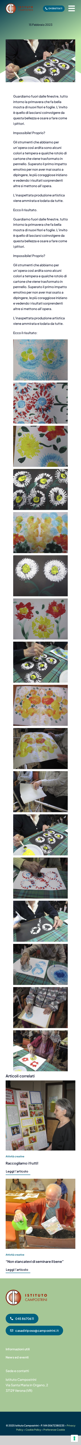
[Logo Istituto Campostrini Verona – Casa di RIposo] (19, 5)
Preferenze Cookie (54, 1429)
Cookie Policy (33, 1429)
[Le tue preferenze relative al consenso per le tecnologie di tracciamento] (74, 1438)
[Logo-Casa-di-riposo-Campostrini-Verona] (26, 1291)
